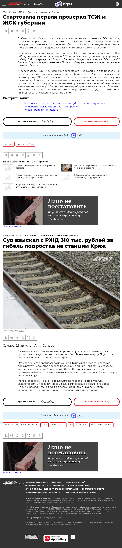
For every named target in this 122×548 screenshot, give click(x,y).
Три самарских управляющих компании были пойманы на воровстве (95, 166)
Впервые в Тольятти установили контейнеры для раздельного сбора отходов (36, 185)
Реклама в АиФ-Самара (78, 486)
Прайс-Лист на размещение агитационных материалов (51, 489)
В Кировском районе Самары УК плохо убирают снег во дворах (63, 103)
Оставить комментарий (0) (97, 121)
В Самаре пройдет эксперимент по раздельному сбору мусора (90, 176)
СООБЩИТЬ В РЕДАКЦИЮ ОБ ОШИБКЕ (80, 492)
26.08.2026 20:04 (10, 235)
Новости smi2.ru (13, 226)
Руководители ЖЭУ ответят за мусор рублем (52, 106)
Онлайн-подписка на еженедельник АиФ (44, 486)
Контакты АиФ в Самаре (93, 489)
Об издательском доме (36, 482)
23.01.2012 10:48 (10, 12)
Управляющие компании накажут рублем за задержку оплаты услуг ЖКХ (36, 176)
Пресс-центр (56, 482)
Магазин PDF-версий (75, 482)
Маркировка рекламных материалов (43, 492)
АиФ (21, 331)
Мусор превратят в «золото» (41, 109)
